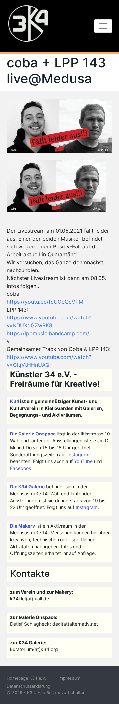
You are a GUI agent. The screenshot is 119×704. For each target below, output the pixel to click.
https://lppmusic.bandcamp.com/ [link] (48, 333)
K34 (14, 401)
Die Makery (22, 525)
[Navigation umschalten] (103, 26)
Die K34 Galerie (27, 486)
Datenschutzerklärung (28, 686)
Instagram (78, 454)
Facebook (20, 468)
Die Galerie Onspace (33, 433)
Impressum (69, 678)
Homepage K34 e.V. (26, 678)
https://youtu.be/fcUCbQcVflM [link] (45, 301)
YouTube (83, 461)
